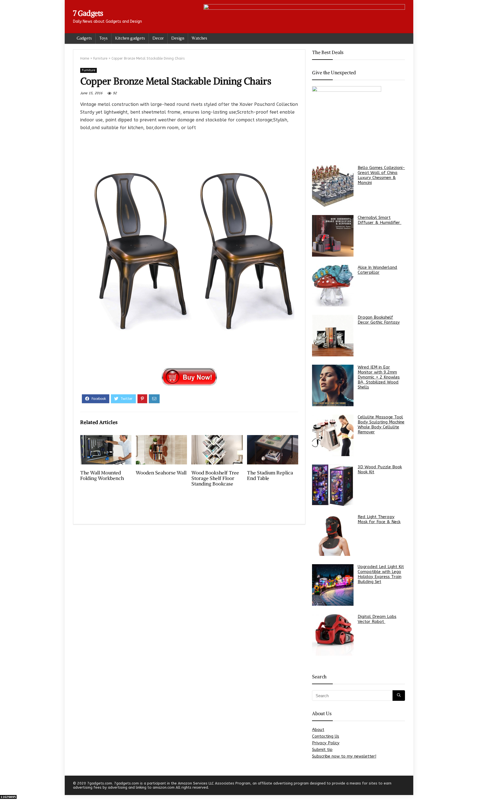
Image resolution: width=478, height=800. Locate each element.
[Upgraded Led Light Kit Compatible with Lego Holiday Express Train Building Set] (333, 585)
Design (177, 38)
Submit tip (322, 749)
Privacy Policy (325, 742)
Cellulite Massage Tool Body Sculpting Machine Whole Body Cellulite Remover (381, 424)
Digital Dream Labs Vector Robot (377, 619)
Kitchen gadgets (130, 38)
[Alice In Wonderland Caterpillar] (333, 285)
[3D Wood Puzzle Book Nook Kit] (333, 485)
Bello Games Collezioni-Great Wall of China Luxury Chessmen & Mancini (381, 175)
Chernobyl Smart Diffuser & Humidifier (379, 220)
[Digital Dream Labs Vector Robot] (333, 635)
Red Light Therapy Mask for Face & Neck (379, 519)
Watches (199, 38)
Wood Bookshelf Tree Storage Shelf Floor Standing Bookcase (215, 478)
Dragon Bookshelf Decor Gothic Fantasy (379, 320)
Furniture (100, 58)
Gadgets (84, 38)
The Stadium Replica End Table (270, 475)
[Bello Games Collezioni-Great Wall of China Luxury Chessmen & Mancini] (333, 186)
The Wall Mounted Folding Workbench (102, 475)
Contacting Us (325, 736)
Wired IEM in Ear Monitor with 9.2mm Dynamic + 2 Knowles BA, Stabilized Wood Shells (379, 377)
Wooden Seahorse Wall (161, 473)
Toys (103, 38)
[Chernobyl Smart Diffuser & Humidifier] (333, 236)
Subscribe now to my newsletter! (344, 756)
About (318, 729)
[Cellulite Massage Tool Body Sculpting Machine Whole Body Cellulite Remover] (333, 435)
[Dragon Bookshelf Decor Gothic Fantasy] (333, 335)
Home (84, 58)
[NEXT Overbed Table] (472, 786)
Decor (158, 38)
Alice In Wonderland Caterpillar (377, 270)
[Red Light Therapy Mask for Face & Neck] (333, 535)
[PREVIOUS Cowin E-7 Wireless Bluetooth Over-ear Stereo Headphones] (5, 786)
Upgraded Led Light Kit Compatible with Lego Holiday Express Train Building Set (381, 574)
